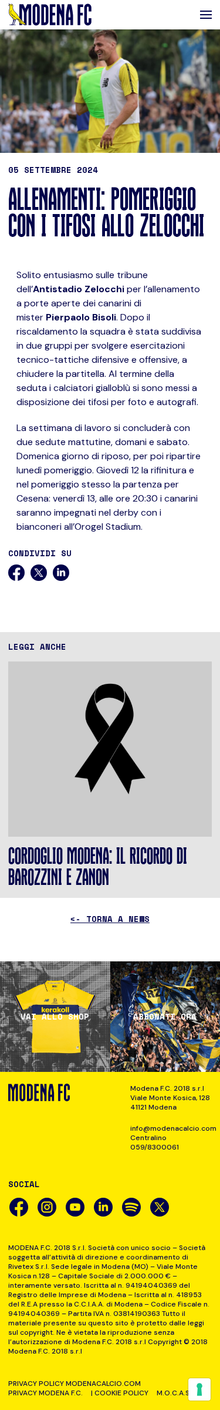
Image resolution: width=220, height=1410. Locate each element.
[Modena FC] (50, 15)
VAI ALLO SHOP (55, 1017)
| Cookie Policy (119, 1393)
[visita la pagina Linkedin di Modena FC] (103, 1207)
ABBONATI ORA (165, 1017)
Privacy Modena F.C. (45, 1393)
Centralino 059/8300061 (154, 1142)
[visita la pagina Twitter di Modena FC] (159, 1207)
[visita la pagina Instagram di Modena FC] (47, 1207)
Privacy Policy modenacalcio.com (74, 1383)
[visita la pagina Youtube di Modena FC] (75, 1207)
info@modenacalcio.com (171, 1128)
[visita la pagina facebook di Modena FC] (18, 1207)
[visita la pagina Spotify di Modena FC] (131, 1207)
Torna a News (110, 919)
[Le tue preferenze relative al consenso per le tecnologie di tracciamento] (199, 1389)
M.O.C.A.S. (174, 1393)
